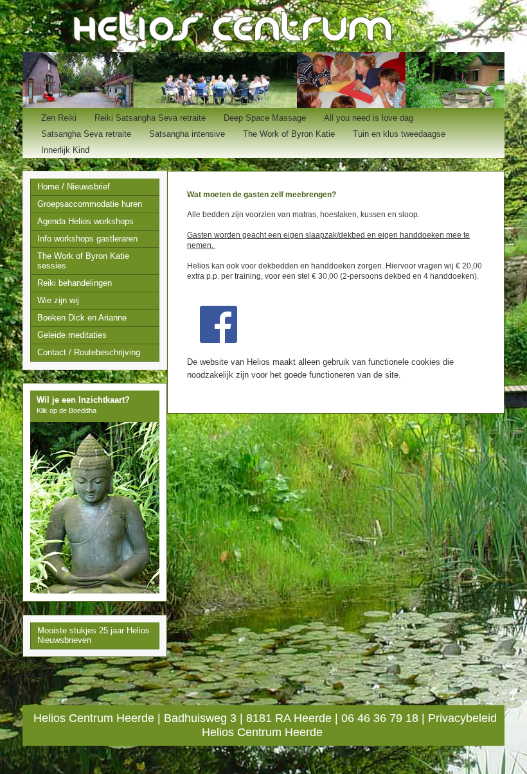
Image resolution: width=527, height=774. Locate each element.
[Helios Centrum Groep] (218, 324)
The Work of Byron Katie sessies (83, 260)
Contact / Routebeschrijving (88, 352)
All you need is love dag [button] (368, 118)
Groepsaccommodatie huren (89, 204)
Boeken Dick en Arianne (82, 317)
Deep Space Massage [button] (265, 118)
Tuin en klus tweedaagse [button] (399, 134)
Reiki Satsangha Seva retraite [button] (150, 118)
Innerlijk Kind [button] (65, 150)
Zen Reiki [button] (58, 118)
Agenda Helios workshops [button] (85, 221)
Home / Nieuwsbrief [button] (73, 186)
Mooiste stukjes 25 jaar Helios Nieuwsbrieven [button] (93, 635)
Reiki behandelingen (74, 283)
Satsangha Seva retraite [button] (86, 134)
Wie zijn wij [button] (58, 300)
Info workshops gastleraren (87, 238)
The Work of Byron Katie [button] (289, 134)
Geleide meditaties (72, 335)
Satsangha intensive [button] (187, 134)
